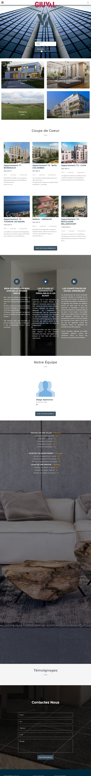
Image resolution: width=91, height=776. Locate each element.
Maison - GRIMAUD (42, 219)
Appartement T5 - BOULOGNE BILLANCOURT (70, 221)
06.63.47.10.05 (42, 402)
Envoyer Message (45, 757)
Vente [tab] (37, 39)
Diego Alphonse (44, 399)
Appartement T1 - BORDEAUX (13, 166)
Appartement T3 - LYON (73, 165)
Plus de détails (17, 152)
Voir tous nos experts (45, 413)
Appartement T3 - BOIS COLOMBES (44, 166)
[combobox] (45, 44)
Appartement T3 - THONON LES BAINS (14, 220)
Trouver (40, 49)
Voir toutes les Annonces (45, 248)
